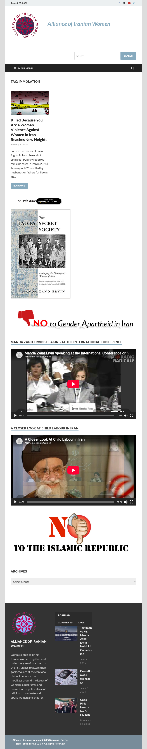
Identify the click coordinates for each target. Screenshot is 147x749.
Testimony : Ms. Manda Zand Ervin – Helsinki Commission (86, 640)
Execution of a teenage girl (85, 676)
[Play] (15, 415)
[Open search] (132, 68)
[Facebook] (119, 3)
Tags (81, 622)
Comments (65, 622)
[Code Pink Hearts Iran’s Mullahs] (66, 700)
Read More (18, 185)
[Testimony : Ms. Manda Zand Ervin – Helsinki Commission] (66, 628)
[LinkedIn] (134, 3)
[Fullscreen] (131, 415)
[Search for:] (105, 56)
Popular (64, 615)
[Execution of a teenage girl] (66, 671)
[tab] (63, 615)
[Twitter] (124, 3)
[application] (73, 384)
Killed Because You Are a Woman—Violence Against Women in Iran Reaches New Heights (29, 130)
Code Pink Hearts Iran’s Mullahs (85, 707)
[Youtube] (129, 3)
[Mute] (126, 415)
